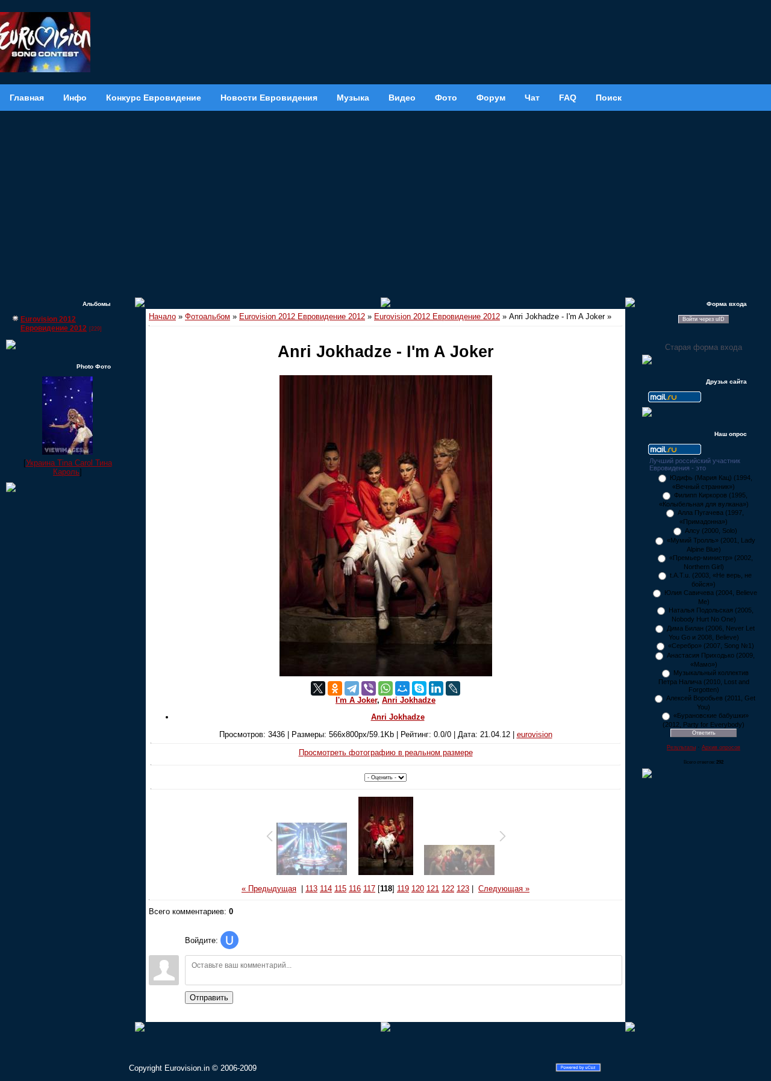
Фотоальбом (207, 316)
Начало (162, 316)
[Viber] (368, 688)
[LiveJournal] (453, 688)
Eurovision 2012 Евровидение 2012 (53, 323)
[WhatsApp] (385, 688)
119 (403, 888)
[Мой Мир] (402, 688)
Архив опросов (721, 747)
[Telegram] (352, 688)
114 (326, 888)
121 (432, 888)
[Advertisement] (385, 201)
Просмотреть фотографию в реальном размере (386, 752)
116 (355, 888)
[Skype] (419, 688)
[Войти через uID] (229, 940)
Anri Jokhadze (408, 700)
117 (369, 888)
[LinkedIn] (436, 688)
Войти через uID (703, 319)
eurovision (534, 734)
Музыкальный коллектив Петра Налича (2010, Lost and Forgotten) (703, 681)
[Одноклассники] (335, 688)
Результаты (681, 747)
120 (417, 888)
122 (448, 888)
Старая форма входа (703, 347)
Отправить (209, 997)
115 (340, 888)
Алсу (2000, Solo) (711, 530)
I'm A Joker (356, 700)
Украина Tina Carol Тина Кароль (69, 467)
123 (463, 888)
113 (311, 888)
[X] (318, 688)
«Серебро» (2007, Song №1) (711, 645)
